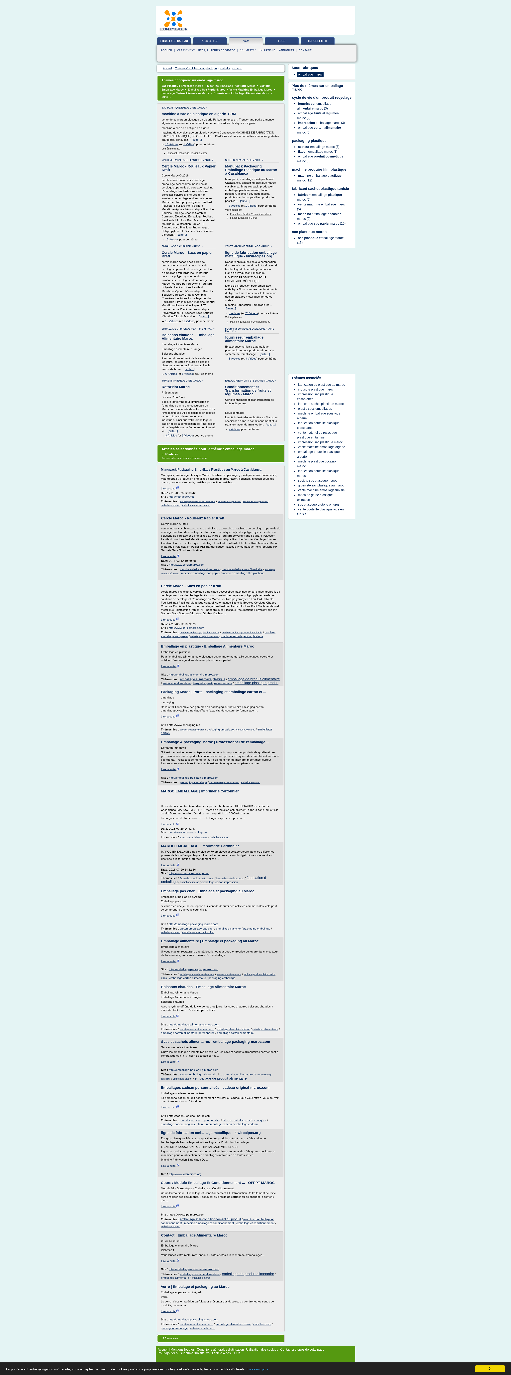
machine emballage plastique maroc (200, 569)
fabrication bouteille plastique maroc (318, 473)
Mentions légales (182, 1349)
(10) (322, 223)
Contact (305, 50)
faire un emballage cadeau (215, 1124)
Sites (201, 50)
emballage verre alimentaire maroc (196, 1324)
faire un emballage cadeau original (244, 1120)
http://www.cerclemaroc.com (186, 564)
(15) (320, 240)
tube (282, 41)
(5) (319, 197)
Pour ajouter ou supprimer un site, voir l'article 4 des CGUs (199, 1353)
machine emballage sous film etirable (242, 569)
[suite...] (197, 139)
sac (246, 41)
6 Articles (171, 373)
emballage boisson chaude (265, 1029)
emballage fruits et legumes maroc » (250, 380)
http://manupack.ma (181, 496)
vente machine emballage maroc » (248, 246)
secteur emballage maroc (255, 501)
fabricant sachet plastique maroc (321, 404)
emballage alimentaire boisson (233, 1029)
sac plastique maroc (309, 232)
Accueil (166, 50)
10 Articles (171, 321)
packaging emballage (220, 729)
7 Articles (234, 205)
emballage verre (262, 1324)
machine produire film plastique (319, 169)
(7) (318, 146)
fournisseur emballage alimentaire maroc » (249, 330)
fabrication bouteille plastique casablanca (318, 425)
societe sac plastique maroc (317, 480)
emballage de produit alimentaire (254, 679)
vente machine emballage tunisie (321, 490)
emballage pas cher (228, 928)
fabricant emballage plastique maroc (187, 153)
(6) (319, 130)
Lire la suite (168, 488)
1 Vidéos (188, 144)
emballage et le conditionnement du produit (210, 1219)
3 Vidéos (250, 358)
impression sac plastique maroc (320, 442)
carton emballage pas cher (197, 928)
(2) (318, 116)
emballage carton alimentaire (187, 977)
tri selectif (318, 41)
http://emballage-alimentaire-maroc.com (194, 674)
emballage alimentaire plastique (202, 679)
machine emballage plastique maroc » (188, 160)
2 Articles (234, 429)
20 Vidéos (251, 313)
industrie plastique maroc (196, 505)
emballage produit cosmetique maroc (250, 214)
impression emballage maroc (194, 837)
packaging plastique (309, 141)
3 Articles (234, 358)
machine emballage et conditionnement (209, 1223)
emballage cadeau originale (178, 1124)
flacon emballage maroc (243, 217)
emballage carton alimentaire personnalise (188, 1032)
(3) (314, 106)
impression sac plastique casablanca (315, 397)
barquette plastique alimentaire (212, 683)
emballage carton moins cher (198, 932)
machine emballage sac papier (200, 573)
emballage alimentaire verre (233, 1324)
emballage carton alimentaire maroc (197, 974)
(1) (317, 151)
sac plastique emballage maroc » (184, 107)
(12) (319, 178)
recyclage (210, 41)
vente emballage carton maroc (224, 782)
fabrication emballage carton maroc (197, 878)
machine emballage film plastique (243, 573)
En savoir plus (257, 1369)
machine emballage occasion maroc (250, 321)
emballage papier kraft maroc (204, 636)
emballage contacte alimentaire (200, 1274)
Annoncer (287, 50)
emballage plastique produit (256, 683)
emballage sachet (182, 1078)
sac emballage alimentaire (236, 1074)
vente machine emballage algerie (321, 447)
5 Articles (234, 313)
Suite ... (166, 96)
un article (267, 50)
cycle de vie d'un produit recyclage (322, 98)
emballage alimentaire (177, 683)
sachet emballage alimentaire (198, 1074)
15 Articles (171, 144)
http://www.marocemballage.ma (188, 832)
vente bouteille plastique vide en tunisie (320, 512)
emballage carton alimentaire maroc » (188, 328)
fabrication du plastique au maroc (321, 384)
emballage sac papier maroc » (182, 246)
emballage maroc (170, 505)
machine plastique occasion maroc (317, 464)
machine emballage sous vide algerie (318, 416)
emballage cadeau (174, 41)
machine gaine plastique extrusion (315, 497)
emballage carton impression (219, 882)
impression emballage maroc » (182, 380)
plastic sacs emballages (315, 408)
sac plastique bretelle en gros (319, 504)
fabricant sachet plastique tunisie (320, 189)
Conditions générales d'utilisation (220, 1349)
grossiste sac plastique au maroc (321, 485)
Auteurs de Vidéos (221, 50)
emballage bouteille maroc (202, 1328)
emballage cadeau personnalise (200, 1120)
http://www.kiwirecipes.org (185, 1174)
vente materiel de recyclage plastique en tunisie (317, 435)
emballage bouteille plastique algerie (318, 454)
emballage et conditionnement (255, 1223)
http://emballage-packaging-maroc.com (193, 777)
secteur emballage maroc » (244, 160)
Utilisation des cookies (262, 1349)
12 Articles (171, 239)
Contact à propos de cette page (302, 1349)
